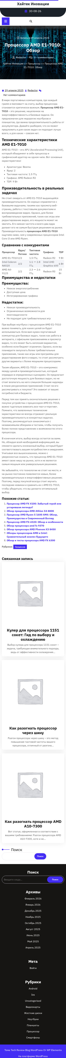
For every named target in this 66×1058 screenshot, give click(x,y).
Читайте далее (31, 593)
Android (33, 988)
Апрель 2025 (33, 947)
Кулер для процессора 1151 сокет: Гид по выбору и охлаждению (33, 635)
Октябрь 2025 (33, 923)
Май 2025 (33, 941)
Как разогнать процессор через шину (33, 730)
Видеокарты (33, 1006)
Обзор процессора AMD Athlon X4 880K (30, 510)
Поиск (16, 849)
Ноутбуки (33, 1019)
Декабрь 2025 (33, 910)
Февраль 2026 (33, 898)
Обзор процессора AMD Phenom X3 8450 (31, 529)
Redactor (33, 90)
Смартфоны (33, 1037)
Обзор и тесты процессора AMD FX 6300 (31, 540)
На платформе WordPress (33, 1056)
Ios (33, 994)
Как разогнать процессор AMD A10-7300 (33, 824)
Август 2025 (33, 929)
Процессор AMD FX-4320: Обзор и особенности (35, 521)
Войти (33, 968)
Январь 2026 (33, 904)
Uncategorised (33, 1000)
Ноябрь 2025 (33, 916)
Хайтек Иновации (33, 3)
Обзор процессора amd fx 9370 (25, 525)
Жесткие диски (33, 1013)
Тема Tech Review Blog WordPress (23, 1050)
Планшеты (33, 1025)
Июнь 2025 (33, 935)
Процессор (34, 63)
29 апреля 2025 (14, 90)
